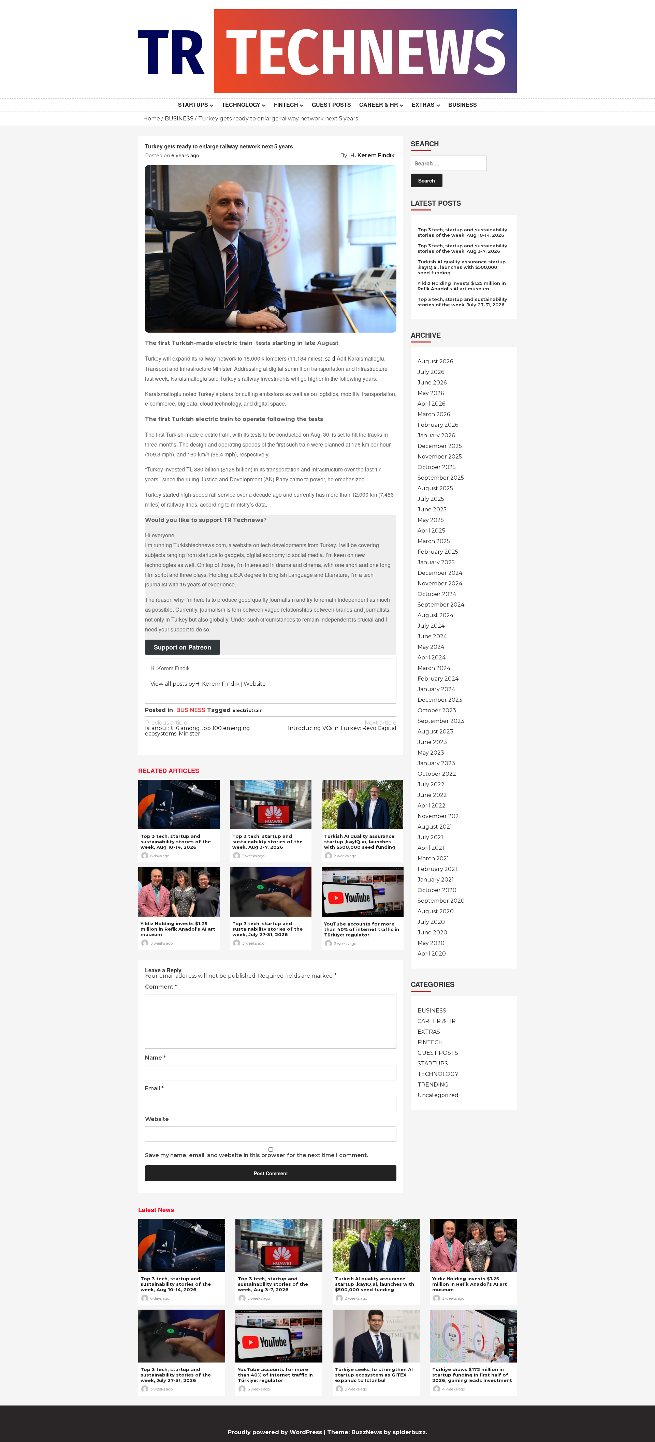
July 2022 (431, 784)
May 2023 (431, 752)
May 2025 (431, 520)
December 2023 (440, 700)
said (330, 358)
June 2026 (432, 382)
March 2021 (433, 858)
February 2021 (437, 869)
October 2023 (437, 710)
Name (155, 1058)
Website (255, 684)
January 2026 (436, 435)
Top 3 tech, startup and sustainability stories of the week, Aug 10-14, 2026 (176, 841)
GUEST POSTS (331, 104)
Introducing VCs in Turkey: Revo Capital (342, 725)
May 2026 (431, 393)
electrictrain (247, 710)
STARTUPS (193, 104)
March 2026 (434, 414)
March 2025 (434, 541)
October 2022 (437, 774)
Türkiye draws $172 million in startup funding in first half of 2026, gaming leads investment (472, 1375)
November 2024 (440, 583)
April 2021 (431, 848)
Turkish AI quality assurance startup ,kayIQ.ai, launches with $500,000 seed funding (359, 841)
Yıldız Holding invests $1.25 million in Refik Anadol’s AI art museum (178, 929)
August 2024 (435, 615)
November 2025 (440, 456)
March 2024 (434, 668)
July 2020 (431, 922)
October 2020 (437, 890)
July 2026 (431, 372)
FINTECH (286, 104)
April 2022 (432, 805)
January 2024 (436, 689)
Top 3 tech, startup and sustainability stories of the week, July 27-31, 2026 (267, 929)
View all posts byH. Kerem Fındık (194, 684)
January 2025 (436, 562)
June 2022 (432, 795)
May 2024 (431, 647)
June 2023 (432, 742)
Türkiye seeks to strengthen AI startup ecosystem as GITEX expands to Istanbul (374, 1375)
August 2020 (436, 911)
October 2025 (437, 467)
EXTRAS (423, 104)
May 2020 (431, 943)
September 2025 (441, 478)
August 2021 (435, 827)
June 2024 (432, 636)
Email (154, 1089)
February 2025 (438, 552)
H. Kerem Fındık (372, 155)
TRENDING (433, 1084)
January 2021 (436, 879)
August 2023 (435, 731)
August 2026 (435, 361)
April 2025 (431, 530)
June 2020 (432, 932)
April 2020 (432, 953)
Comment (161, 987)
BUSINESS (462, 104)
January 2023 (436, 763)
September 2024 (441, 604)
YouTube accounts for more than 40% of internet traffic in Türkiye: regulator (361, 929)
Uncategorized (438, 1095)
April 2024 (432, 657)
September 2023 (441, 721)
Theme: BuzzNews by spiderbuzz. (377, 1432)
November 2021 (439, 816)
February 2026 (438, 425)
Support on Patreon (182, 647)
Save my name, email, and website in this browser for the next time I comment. (256, 1156)
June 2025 (432, 509)
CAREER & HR (378, 104)
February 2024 (438, 678)
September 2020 (441, 901)
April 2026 (431, 403)
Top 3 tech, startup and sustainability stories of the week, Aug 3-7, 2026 (267, 841)
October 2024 (437, 594)
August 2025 (435, 488)
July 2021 (430, 837)
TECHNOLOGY (241, 104)
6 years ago (185, 155)
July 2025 (431, 499)
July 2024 (431, 626)
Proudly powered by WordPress (276, 1432)
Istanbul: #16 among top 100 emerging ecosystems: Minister (197, 728)
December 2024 (440, 573)
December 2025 (440, 446)
